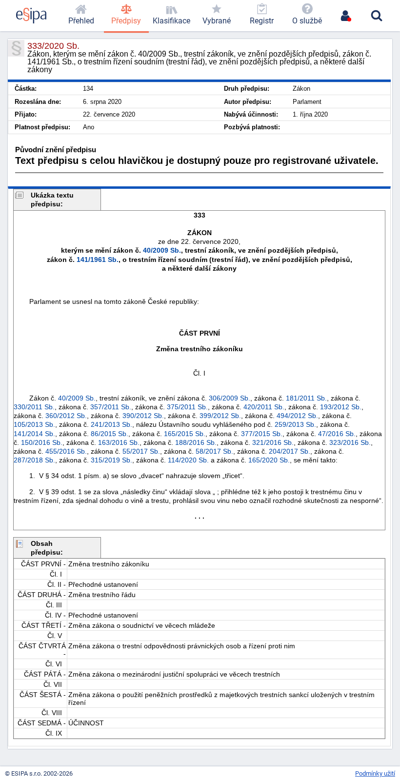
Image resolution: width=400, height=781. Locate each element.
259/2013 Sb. (295, 424)
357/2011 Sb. (110, 407)
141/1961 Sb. (98, 259)
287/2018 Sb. (34, 460)
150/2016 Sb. (41, 442)
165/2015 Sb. (184, 434)
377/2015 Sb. (261, 434)
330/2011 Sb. (34, 407)
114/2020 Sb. (188, 460)
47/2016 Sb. (337, 434)
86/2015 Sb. (109, 434)
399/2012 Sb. (220, 416)
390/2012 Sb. (143, 416)
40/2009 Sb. (162, 250)
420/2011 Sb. (263, 407)
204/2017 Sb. (289, 451)
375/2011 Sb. (187, 407)
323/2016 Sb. (350, 442)
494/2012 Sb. (297, 416)
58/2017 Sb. (214, 451)
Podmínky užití (375, 773)
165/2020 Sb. (269, 460)
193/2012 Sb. (340, 407)
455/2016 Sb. (66, 451)
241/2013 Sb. (111, 424)
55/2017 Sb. (141, 451)
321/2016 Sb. (273, 442)
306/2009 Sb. (229, 398)
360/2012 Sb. (66, 416)
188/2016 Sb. (196, 442)
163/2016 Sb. (119, 442)
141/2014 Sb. (34, 434)
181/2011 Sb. (306, 398)
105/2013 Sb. (34, 424)
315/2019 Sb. (111, 460)
